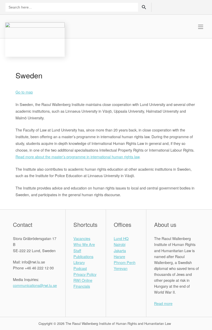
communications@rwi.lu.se (35, 285)
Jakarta (120, 250)
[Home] (35, 39)
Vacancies (81, 238)
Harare (119, 256)
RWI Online (82, 280)
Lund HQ (121, 238)
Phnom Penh (124, 262)
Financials (81, 286)
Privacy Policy (84, 274)
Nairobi (119, 244)
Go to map (24, 92)
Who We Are (84, 244)
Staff (77, 250)
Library (79, 262)
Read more (163, 303)
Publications (83, 256)
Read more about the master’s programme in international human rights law (77, 156)
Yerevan (120, 268)
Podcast (80, 268)
